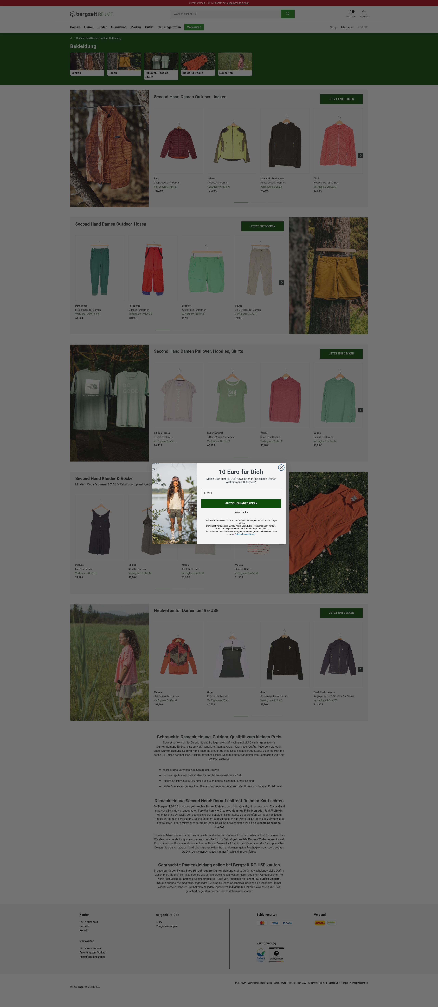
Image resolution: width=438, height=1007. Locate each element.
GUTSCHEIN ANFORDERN (241, 503)
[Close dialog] (281, 468)
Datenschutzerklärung (245, 534)
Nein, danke (241, 512)
